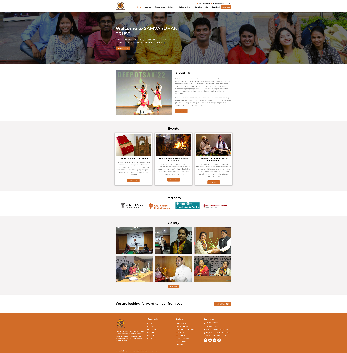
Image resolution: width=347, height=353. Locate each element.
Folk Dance (180, 332)
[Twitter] (210, 340)
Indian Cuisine (181, 323)
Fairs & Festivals (182, 326)
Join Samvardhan (184, 7)
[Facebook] (205, 340)
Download (216, 7)
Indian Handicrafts (182, 338)
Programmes (160, 7)
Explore (170, 7)
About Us (147, 7)
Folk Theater (180, 335)
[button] (117, 206)
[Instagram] (219, 340)
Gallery (206, 7)
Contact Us (226, 7)
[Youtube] (214, 340)
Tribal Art (179, 345)
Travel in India (181, 341)
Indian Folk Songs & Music (185, 329)
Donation (198, 7)
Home (138, 7)
